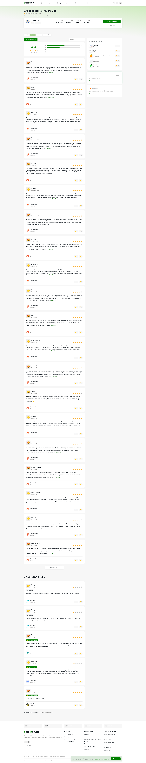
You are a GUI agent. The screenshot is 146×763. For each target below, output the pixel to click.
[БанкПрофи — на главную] (29, 3)
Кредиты (61, 3)
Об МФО (27, 34)
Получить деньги (112, 21)
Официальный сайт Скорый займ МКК (35, 15)
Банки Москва (107, 739)
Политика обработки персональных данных (93, 740)
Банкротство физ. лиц (109, 734)
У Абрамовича (35, 20)
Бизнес (78, 3)
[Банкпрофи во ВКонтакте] (25, 742)
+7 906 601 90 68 (70, 734)
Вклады (70, 3)
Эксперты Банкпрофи (89, 746)
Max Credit (95, 45)
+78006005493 (52, 15)
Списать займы (46, 34)
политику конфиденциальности (101, 759)
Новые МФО (107, 750)
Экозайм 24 (96, 65)
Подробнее (50, 72)
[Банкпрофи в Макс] (28, 742)
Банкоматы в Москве (109, 742)
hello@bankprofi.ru (70, 737)
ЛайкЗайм (95, 60)
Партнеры (86, 743)
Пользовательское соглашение (92, 737)
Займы (44, 3)
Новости (39, 34)
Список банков (108, 737)
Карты (52, 3)
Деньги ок (95, 50)
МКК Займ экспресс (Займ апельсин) (102, 55)
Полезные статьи (88, 749)
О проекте (86, 734)
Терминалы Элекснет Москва (111, 745)
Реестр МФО (107, 747)
